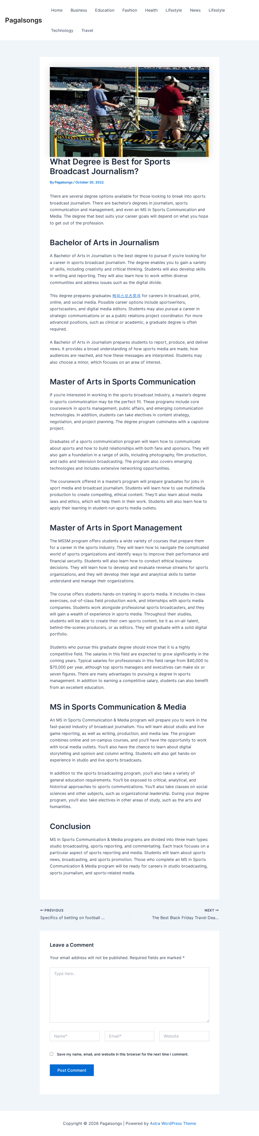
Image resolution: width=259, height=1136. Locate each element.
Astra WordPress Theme (173, 1123)
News (195, 10)
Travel (87, 30)
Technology (62, 30)
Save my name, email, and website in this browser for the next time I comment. (122, 1054)
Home (56, 10)
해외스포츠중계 (126, 295)
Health (151, 10)
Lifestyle (174, 10)
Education (104, 10)
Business (79, 10)
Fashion (129, 10)
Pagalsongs (23, 20)
